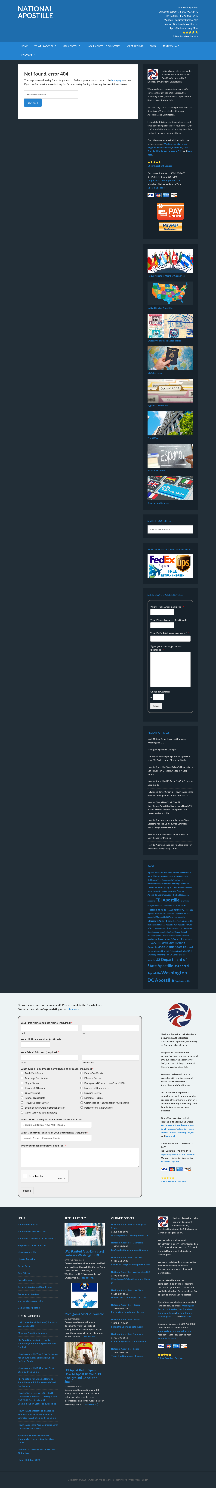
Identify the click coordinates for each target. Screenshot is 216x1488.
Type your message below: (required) (166, 648)
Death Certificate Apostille (165, 891)
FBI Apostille (167, 899)
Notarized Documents (96, 1087)
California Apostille (165, 876)
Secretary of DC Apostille (171, 939)
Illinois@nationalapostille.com (127, 1326)
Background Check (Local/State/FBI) (104, 1082)
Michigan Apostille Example (162, 749)
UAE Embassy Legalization (176, 951)
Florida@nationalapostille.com (127, 1312)
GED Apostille (183, 910)
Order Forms (24, 1266)
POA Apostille (179, 925)
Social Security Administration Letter (45, 1107)
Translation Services (158, 503)
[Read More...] (88, 1277)
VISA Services (155, 372)
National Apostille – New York (127, 1290)
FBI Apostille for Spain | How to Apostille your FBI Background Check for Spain (37, 1344)
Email (23, 1062)
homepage (117, 80)
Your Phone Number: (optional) (168, 619)
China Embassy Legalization (164, 887)
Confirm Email (88, 1062)
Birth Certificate (34, 1073)
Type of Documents (158, 405)
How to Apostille (27, 1252)
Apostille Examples (28, 1224)
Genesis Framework (116, 1479)
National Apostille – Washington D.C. (130, 1272)
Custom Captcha (161, 691)
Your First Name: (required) (167, 606)
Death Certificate (93, 1073)
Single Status (32, 1082)
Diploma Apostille (166, 895)
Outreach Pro (95, 1479)
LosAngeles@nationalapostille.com (129, 1250)
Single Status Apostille (171, 946)
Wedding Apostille (182, 981)
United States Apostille (160, 308)
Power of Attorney (35, 1087)
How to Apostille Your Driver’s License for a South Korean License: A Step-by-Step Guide (170, 771)
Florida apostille (157, 909)
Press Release (25, 1280)
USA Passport (32, 1092)
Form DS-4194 (172, 910)
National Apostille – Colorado (127, 1334)
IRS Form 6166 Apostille (175, 917)
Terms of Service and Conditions (35, 1287)
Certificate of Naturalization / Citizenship (106, 1102)
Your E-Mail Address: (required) (169, 633)
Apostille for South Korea (161, 872)
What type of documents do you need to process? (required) (57, 1068)
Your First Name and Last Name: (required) (46, 1022)
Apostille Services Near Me (32, 1231)
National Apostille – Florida (125, 1304)
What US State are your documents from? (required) (52, 1119)
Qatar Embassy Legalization (159, 932)
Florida (151, 151)
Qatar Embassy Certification (181, 928)
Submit (156, 706)
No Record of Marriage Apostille (160, 925)
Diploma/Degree (93, 1097)
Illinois (159, 151)
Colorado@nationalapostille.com (128, 1341)
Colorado (177, 147)
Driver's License (93, 1092)
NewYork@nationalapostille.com (128, 1297)
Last (83, 1033)
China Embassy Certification (178, 883)
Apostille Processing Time (184, 28)
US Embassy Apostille (29, 1307)
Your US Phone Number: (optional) (41, 1039)
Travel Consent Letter (37, 1102)
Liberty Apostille (26, 1259)
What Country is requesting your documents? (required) (54, 1132)
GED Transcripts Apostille (173, 913)
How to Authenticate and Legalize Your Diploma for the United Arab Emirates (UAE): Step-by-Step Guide (168, 824)
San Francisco (164, 147)
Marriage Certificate (36, 1078)
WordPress (134, 1479)
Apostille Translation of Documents (37, 1238)
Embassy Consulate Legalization (164, 340)
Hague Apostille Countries (32, 1245)
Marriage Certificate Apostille (181, 921)
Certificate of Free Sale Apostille (160, 880)
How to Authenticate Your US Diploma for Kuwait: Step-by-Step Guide (36, 1439)
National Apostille (35, 12)
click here (73, 1009)
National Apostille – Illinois (125, 1319)
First (23, 1033)
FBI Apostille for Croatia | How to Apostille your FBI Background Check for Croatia (37, 1382)
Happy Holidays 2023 (29, 1460)
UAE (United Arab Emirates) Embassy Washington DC (84, 1253)
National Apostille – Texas (125, 1348)
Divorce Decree (92, 1078)
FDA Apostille (178, 905)
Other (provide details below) (41, 1112)
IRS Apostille (160, 917)
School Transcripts (35, 1097)
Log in (145, 1479)
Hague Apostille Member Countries (166, 275)
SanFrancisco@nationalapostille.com (130, 1264)
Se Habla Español (156, 187)
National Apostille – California (127, 1242)
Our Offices (154, 438)
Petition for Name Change (98, 1107)
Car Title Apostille (180, 876)
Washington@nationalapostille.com (130, 1235)
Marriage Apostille (158, 920)
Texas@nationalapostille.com (127, 1356)
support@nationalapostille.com (181, 23)
